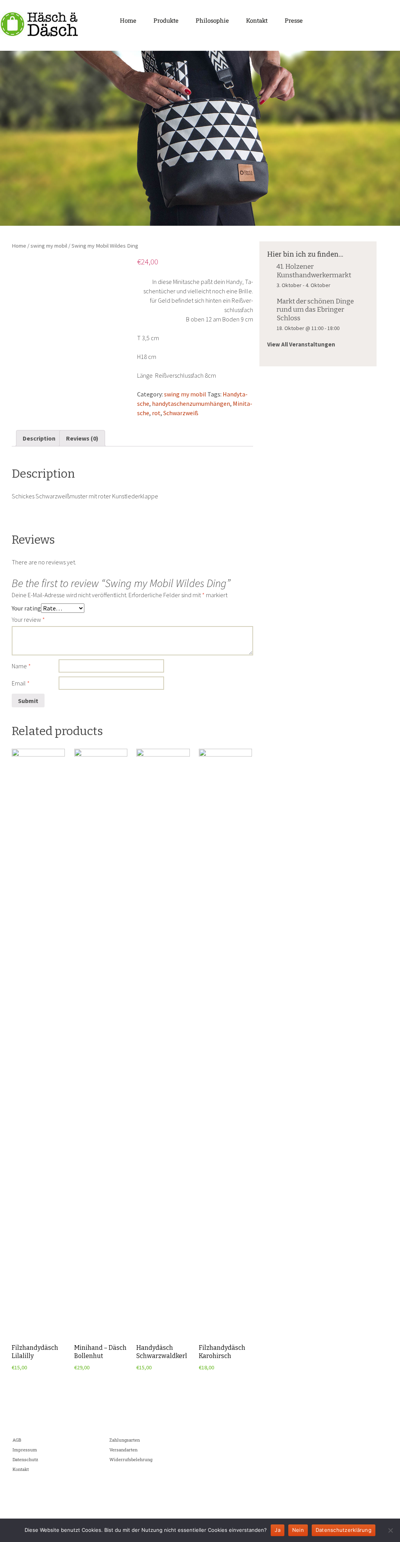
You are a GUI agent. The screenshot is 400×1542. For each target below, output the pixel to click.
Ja (277, 1530)
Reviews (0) (82, 438)
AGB (16, 1440)
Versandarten (123, 1450)
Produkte (166, 20)
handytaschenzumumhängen (191, 403)
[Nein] (390, 1530)
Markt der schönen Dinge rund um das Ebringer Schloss (315, 309)
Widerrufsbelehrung (130, 1459)
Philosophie (212, 20)
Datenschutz (25, 1459)
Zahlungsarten (124, 1440)
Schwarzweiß (180, 413)
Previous (10, 136)
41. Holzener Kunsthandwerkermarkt (314, 270)
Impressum (24, 1450)
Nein (298, 1530)
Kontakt (257, 20)
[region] (200, 138)
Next (390, 136)
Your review (28, 619)
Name (21, 666)
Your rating (26, 608)
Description (39, 438)
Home (128, 20)
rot (156, 413)
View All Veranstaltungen (301, 344)
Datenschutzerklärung (343, 1530)
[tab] (39, 438)
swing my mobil (48, 245)
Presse (294, 20)
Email (21, 683)
